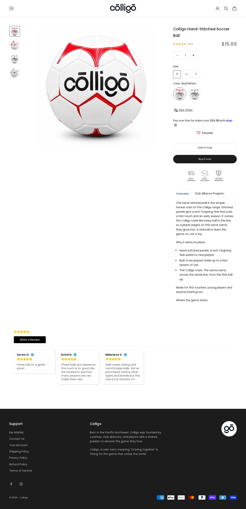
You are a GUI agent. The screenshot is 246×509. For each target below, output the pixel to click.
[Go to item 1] (14, 31)
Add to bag (205, 147)
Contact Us (16, 439)
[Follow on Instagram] (21, 484)
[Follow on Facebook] (11, 484)
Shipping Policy (19, 451)
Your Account (18, 445)
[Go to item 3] (14, 59)
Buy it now (205, 159)
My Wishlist (16, 432)
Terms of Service (20, 471)
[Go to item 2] (14, 45)
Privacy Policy (18, 458)
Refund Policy (18, 464)
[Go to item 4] (14, 72)
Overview (182, 194)
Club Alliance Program (209, 193)
